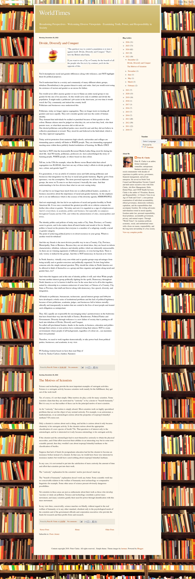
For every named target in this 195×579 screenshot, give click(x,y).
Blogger (140, 548)
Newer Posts (44, 529)
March (130, 82)
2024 (128, 49)
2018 (128, 101)
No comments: (73, 367)
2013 (128, 119)
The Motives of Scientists (55, 380)
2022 (128, 56)
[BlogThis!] (89, 367)
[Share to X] (91, 367)
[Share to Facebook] (94, 367)
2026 (128, 42)
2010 (128, 129)
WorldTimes (54, 12)
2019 (128, 97)
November (132, 71)
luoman (124, 548)
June (130, 74)
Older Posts (109, 529)
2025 (128, 45)
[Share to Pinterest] (97, 367)
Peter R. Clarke (143, 157)
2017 (128, 104)
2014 (128, 115)
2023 (128, 53)
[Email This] (86, 367)
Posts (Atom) (54, 534)
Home (77, 529)
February (131, 85)
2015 (128, 111)
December (132, 59)
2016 (128, 108)
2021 (128, 90)
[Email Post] (82, 367)
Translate (150, 147)
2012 (128, 122)
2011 (128, 126)
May (130, 78)
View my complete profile (132, 232)
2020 (128, 93)
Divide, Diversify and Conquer (59, 43)
